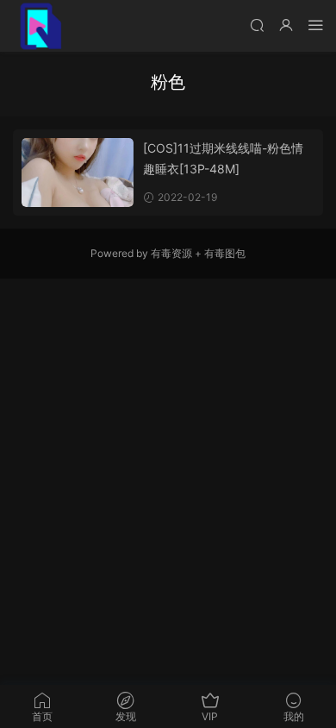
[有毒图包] (39, 26)
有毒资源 (171, 253)
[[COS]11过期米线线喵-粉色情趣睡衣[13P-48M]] (78, 172)
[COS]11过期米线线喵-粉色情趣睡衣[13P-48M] (223, 158)
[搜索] (256, 24)
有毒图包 (225, 253)
